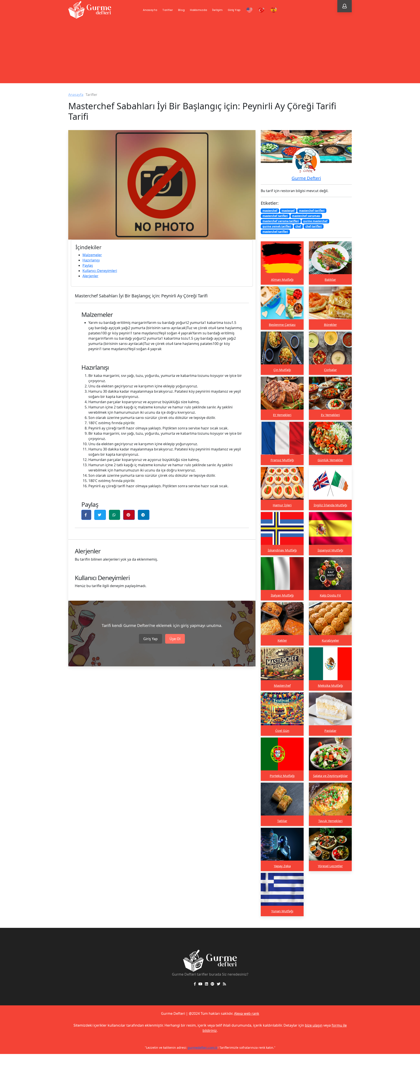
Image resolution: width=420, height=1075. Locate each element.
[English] (249, 10)
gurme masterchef (315, 221)
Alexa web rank (246, 1013)
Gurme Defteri (306, 178)
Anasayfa (150, 10)
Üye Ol (175, 638)
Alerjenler (90, 276)
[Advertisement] (210, 52)
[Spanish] (273, 10)
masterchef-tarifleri (312, 210)
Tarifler (167, 10)
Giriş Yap (234, 10)
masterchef (269, 210)
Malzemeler (92, 254)
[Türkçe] (261, 10)
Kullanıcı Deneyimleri (99, 270)
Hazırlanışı (91, 260)
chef (298, 226)
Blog (181, 10)
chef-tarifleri (313, 226)
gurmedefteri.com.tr (203, 1047)
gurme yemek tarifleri (276, 226)
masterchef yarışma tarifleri (280, 221)
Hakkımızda (198, 10)
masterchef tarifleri (275, 216)
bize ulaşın (313, 1025)
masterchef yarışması (306, 216)
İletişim (217, 10)
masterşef (288, 210)
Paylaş (87, 265)
